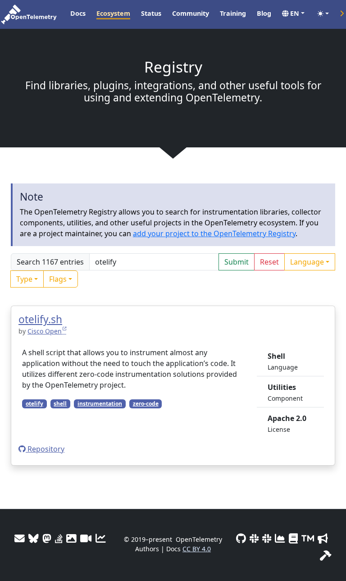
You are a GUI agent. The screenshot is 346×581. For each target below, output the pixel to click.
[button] (293, 13)
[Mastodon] (46, 538)
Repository (45, 449)
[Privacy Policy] (293, 538)
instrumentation (99, 403)
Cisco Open (44, 331)
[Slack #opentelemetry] (266, 538)
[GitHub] (241, 538)
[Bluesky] (33, 538)
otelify (34, 403)
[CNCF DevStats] (280, 538)
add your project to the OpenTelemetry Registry (214, 233)
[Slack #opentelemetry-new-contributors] (254, 538)
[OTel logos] (71, 538)
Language (307, 262)
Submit (236, 262)
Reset (269, 262)
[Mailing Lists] (19, 538)
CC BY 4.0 (196, 548)
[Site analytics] (101, 538)
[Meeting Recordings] (86, 538)
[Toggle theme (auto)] (323, 13)
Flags (58, 279)
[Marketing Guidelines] (323, 538)
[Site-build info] (326, 556)
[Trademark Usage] (307, 538)
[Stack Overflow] (59, 538)
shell (60, 403)
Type (24, 279)
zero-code (146, 403)
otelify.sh (40, 319)
